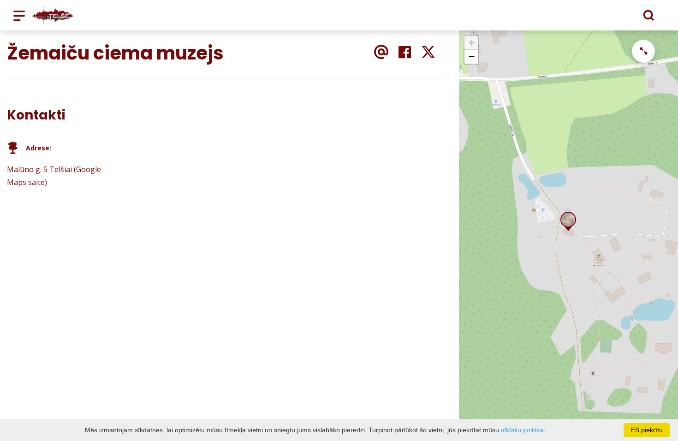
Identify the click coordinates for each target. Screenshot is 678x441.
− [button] (472, 56)
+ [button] (472, 42)
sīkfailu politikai (523, 430)
